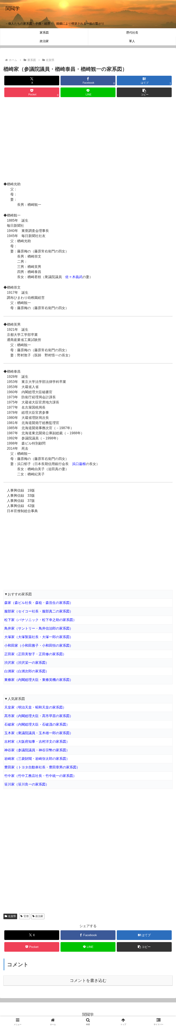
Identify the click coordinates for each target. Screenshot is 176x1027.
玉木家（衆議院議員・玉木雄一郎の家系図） (38, 733)
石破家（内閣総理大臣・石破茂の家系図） (37, 724)
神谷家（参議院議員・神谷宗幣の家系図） (37, 750)
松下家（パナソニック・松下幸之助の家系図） (40, 620)
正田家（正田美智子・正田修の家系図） (35, 654)
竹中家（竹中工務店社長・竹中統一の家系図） (40, 776)
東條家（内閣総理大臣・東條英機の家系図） (38, 680)
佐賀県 (12, 916)
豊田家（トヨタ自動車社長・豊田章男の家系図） (42, 767)
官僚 (26, 916)
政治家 (39, 916)
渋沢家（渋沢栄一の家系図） (26, 662)
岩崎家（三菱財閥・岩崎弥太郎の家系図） (37, 758)
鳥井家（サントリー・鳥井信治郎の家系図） (38, 628)
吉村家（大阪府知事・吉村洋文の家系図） (37, 741)
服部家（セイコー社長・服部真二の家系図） (38, 611)
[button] (144, 92)
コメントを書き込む (88, 980)
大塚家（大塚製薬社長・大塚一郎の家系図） (38, 637)
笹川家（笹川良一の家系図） (26, 784)
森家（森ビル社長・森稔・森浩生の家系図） (38, 603)
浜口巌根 (79, 464)
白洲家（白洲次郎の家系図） (26, 671)
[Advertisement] (88, 140)
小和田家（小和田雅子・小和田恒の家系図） (38, 645)
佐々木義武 (73, 277)
